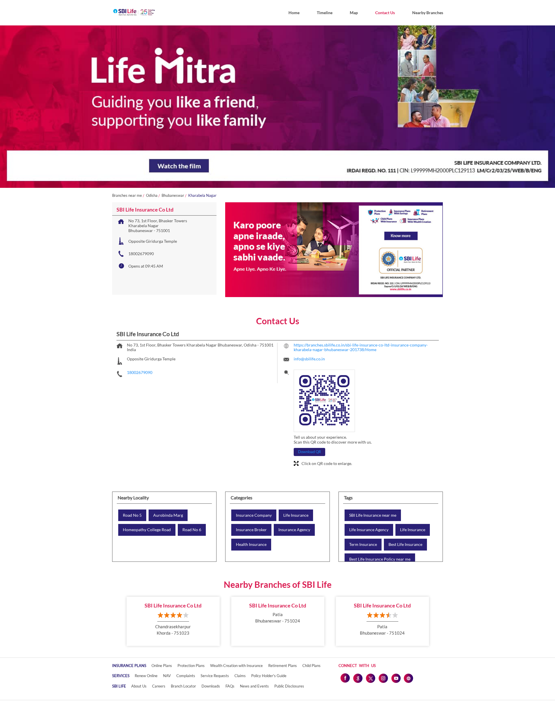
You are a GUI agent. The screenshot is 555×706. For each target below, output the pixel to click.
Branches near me (127, 195)
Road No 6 (191, 529)
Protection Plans (191, 665)
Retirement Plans (282, 665)
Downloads (210, 686)
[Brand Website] (408, 678)
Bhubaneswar (173, 195)
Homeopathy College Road (147, 529)
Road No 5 (132, 515)
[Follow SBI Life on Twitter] (370, 678)
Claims (240, 675)
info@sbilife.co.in (309, 358)
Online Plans (161, 665)
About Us (139, 686)
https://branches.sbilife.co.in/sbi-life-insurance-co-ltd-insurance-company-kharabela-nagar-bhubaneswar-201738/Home (361, 347)
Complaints (185, 675)
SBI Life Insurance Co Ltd (173, 605)
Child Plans (311, 665)
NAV (167, 675)
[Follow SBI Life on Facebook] (345, 678)
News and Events (254, 686)
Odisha (152, 195)
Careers (158, 686)
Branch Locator (183, 686)
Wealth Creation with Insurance (236, 665)
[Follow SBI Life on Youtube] (396, 678)
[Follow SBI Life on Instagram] (383, 678)
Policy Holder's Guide (268, 675)
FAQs (229, 686)
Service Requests (215, 675)
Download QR (309, 451)
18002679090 (141, 253)
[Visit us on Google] (357, 678)
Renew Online (146, 675)
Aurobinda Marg (168, 515)
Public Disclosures (289, 686)
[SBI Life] (134, 13)
